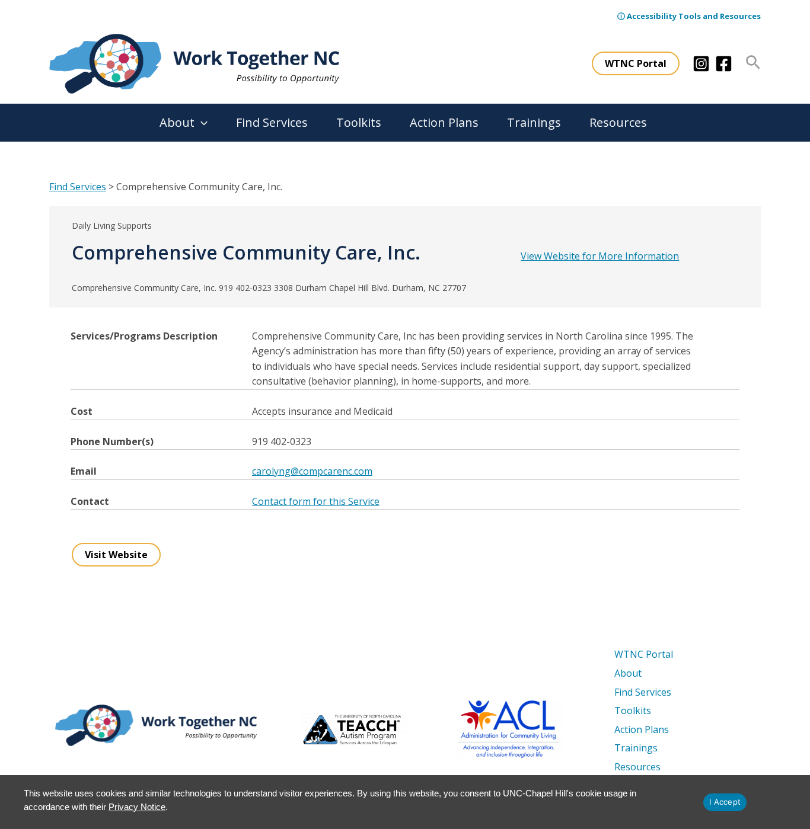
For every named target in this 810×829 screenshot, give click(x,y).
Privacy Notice (137, 807)
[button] (636, 63)
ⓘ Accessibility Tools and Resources (689, 16)
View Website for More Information (600, 256)
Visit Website (116, 554)
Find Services (272, 122)
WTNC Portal (643, 654)
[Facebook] (724, 63)
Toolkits (358, 122)
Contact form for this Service (316, 501)
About (177, 122)
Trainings (534, 122)
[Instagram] (701, 63)
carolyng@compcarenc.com (312, 471)
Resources (618, 122)
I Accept (725, 801)
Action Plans (444, 122)
